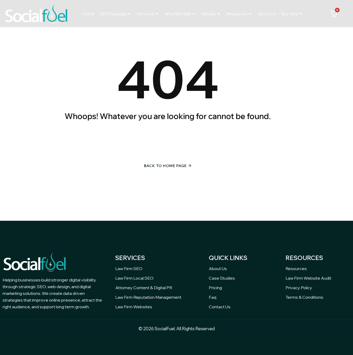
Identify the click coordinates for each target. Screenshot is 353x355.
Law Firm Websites (133, 306)
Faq (212, 297)
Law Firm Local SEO (134, 278)
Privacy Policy (299, 287)
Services (145, 13)
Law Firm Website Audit (308, 278)
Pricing (215, 287)
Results (209, 13)
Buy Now (289, 13)
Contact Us (220, 306)
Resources (237, 13)
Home (88, 13)
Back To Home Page (165, 165)
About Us (267, 13)
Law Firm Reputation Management (148, 297)
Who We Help (178, 13)
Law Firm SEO (128, 268)
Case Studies (222, 278)
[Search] (212, 140)
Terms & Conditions (304, 297)
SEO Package (113, 13)
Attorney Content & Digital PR (143, 287)
